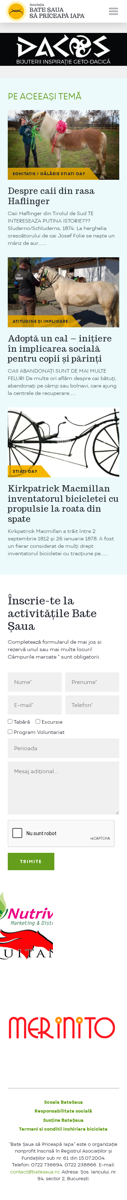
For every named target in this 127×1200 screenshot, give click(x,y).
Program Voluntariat (39, 732)
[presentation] (61, 834)
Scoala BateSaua (63, 1102)
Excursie (52, 721)
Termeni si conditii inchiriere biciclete (63, 1129)
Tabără (22, 721)
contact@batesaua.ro (34, 1172)
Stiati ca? (73, 173)
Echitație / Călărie (36, 173)
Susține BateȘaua (63, 1120)
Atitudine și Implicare (40, 321)
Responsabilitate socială (63, 1111)
